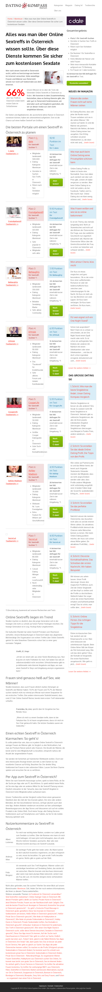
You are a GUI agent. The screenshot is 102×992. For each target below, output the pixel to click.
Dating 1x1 (78, 5)
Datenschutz (58, 986)
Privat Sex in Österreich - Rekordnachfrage (23, 956)
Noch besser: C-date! (56, 311)
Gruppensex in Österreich (33, 972)
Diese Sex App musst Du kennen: (27, 933)
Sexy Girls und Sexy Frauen (44, 975)
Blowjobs (28, 975)
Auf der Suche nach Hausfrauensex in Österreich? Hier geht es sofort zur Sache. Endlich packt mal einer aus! (33, 936)
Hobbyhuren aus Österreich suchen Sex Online (39, 959)
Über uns (57, 11)
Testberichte (90, 5)
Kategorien (58, 5)
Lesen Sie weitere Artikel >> (80, 368)
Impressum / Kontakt (46, 986)
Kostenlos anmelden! (79, 83)
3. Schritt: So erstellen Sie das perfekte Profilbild (81, 506)
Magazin (68, 5)
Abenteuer (18, 19)
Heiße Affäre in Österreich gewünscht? (41, 914)
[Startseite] (26, 8)
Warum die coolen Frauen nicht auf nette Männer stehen (81, 102)
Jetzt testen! (56, 182)
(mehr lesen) (89, 142)
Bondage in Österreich (15, 975)
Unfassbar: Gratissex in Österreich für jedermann (42, 925)
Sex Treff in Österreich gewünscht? (20, 928)
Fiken (8, 970)
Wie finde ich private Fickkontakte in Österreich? (35, 919)
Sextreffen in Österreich (20, 970)
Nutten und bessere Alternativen (44, 970)
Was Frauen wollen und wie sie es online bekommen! (82, 212)
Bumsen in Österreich (52, 972)
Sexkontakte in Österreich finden (49, 953)
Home (10, 19)
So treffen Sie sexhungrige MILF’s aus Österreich (40, 967)
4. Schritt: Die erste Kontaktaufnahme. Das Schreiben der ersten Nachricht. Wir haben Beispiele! (82, 563)
